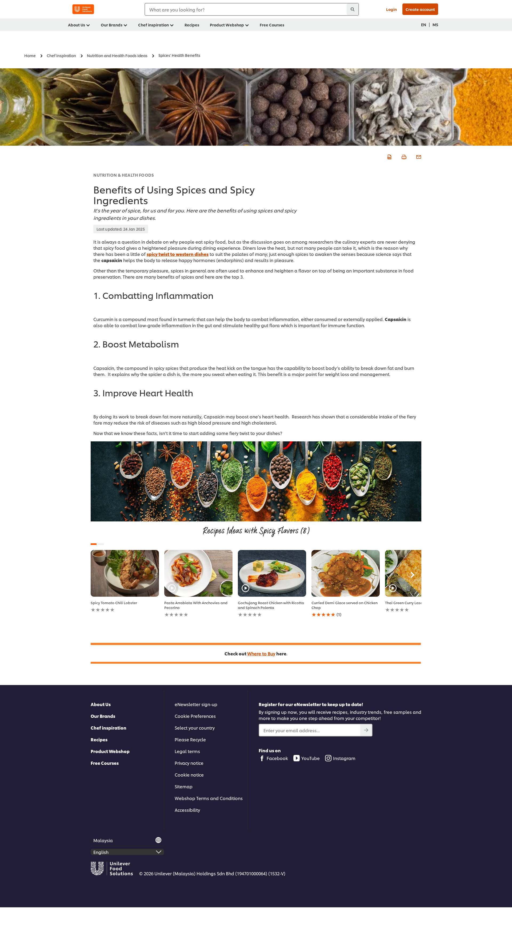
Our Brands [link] (111, 24)
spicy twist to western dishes (178, 254)
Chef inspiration (108, 728)
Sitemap (184, 786)
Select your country (195, 728)
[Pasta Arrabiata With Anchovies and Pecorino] (198, 573)
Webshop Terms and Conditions (209, 798)
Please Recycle (190, 739)
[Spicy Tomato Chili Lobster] (125, 573)
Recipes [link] (192, 24)
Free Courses (105, 763)
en (423, 24)
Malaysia (103, 840)
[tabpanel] (125, 581)
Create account (420, 9)
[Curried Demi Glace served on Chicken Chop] (345, 573)
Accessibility (187, 810)
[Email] (418, 156)
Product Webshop (110, 751)
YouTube (310, 758)
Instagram (344, 758)
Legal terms (187, 751)
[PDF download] (388, 156)
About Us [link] (76, 24)
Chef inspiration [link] (153, 24)
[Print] (403, 156)
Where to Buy (261, 653)
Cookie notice (189, 774)
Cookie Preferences (195, 716)
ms (435, 24)
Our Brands (103, 716)
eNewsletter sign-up (196, 704)
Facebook (277, 758)
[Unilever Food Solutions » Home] (83, 9)
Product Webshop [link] (227, 24)
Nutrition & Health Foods (123, 175)
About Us (101, 704)
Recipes (99, 739)
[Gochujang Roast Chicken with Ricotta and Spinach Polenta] (272, 573)
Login (391, 9)
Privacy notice (189, 763)
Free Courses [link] (272, 24)
